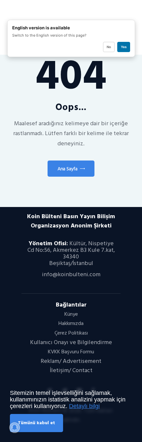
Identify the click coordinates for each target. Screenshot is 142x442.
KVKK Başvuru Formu (71, 351)
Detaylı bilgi (84, 406)
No (109, 47)
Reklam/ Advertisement (71, 361)
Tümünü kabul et (36, 423)
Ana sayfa (67, 169)
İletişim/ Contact (71, 370)
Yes (123, 47)
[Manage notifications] (14, 427)
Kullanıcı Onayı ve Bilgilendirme (71, 342)
